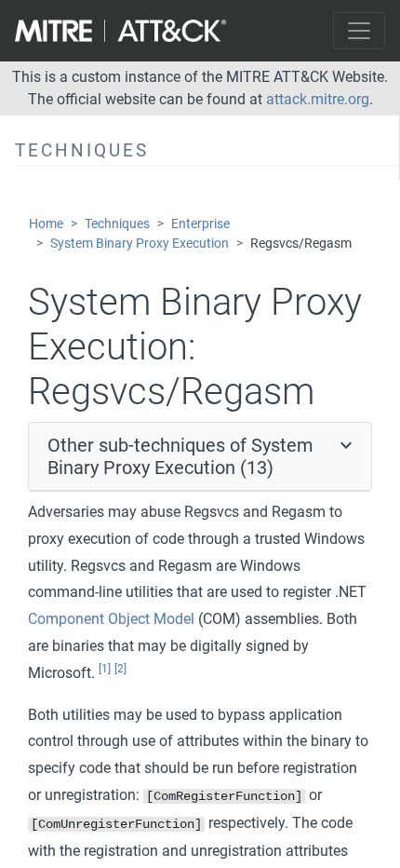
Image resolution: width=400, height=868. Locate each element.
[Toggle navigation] (359, 30)
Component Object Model (111, 619)
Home (46, 224)
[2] (120, 668)
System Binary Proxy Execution (139, 243)
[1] (105, 668)
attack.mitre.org (317, 99)
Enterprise (200, 224)
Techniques (117, 224)
